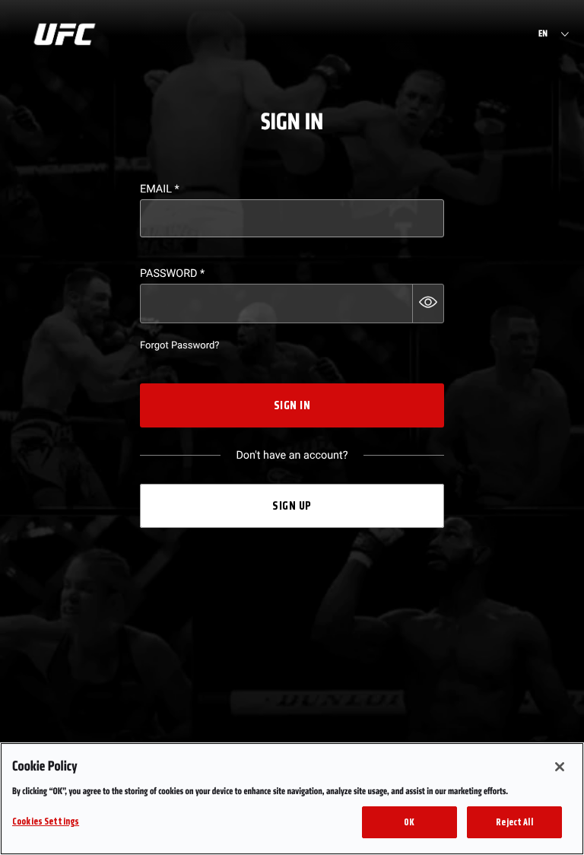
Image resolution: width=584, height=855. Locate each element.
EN (543, 34)
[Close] (559, 766)
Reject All (514, 821)
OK (409, 821)
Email (159, 189)
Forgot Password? (179, 346)
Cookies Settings (45, 821)
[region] (292, 798)
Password (172, 273)
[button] (428, 303)
